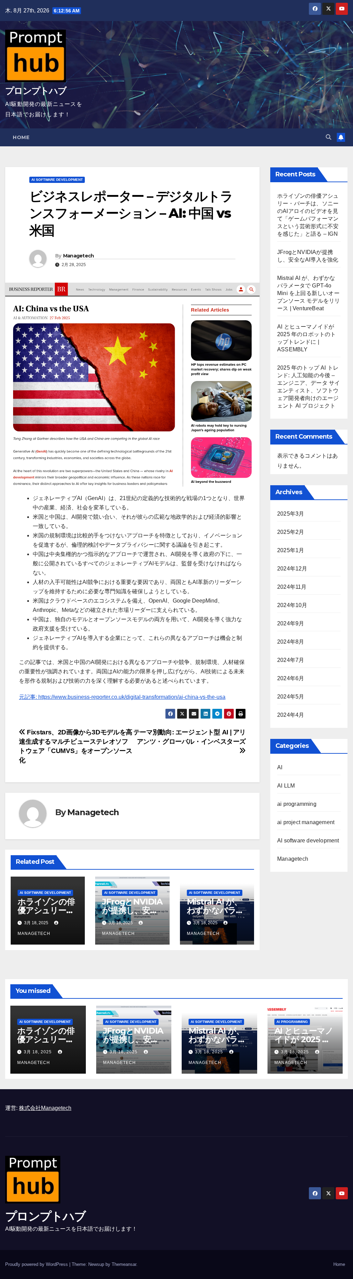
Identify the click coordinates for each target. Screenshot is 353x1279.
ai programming (296, 804)
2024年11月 (292, 587)
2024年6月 (290, 678)
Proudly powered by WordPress (37, 1264)
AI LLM (286, 786)
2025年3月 (290, 514)
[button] (328, 137)
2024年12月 (292, 569)
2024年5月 (290, 697)
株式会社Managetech (45, 1108)
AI (279, 767)
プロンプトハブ (35, 90)
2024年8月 (290, 642)
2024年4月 (290, 715)
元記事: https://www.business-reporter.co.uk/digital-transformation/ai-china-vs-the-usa (122, 697)
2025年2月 (290, 532)
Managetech (78, 256)
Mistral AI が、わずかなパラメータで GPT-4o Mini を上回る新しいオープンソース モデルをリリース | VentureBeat (308, 293)
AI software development (57, 180)
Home (21, 137)
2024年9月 (290, 623)
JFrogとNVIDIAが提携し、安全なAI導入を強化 (132, 910)
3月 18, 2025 (38, 1051)
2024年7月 (290, 660)
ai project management (305, 822)
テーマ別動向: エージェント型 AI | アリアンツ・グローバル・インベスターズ (189, 737)
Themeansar (124, 1264)
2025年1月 (290, 550)
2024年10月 (292, 605)
